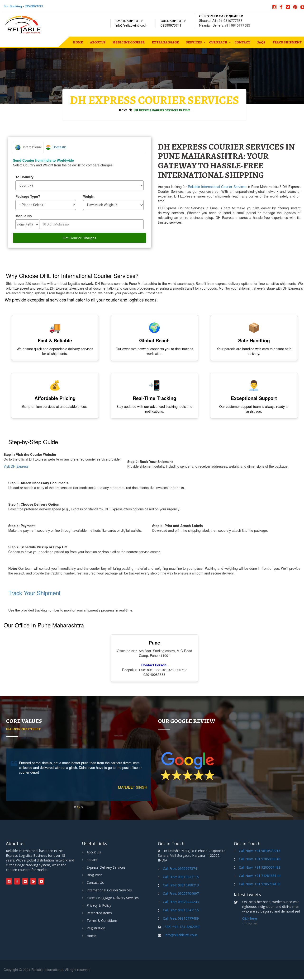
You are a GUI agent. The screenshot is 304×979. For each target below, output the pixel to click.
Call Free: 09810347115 (181, 877)
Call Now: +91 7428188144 (259, 875)
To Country (24, 176)
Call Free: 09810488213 (181, 885)
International (31, 147)
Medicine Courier (129, 42)
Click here (249, 918)
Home (123, 110)
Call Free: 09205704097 (181, 893)
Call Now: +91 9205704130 (259, 884)
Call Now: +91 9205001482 (259, 867)
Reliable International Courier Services (217, 186)
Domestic (58, 147)
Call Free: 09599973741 (181, 868)
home (78, 42)
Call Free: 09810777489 (181, 918)
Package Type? (27, 196)
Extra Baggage (165, 42)
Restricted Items (99, 913)
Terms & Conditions (102, 920)
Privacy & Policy (99, 905)
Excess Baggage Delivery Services (113, 897)
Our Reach (218, 42)
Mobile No (23, 215)
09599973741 (171, 25)
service (92, 859)
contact (242, 42)
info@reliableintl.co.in (131, 25)
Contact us (95, 882)
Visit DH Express (16, 466)
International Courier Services (109, 890)
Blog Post (94, 875)
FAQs (261, 42)
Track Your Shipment (34, 592)
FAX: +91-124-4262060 (182, 926)
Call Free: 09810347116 (181, 910)
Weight (89, 196)
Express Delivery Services (106, 867)
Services (194, 42)
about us (97, 42)
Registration (96, 928)
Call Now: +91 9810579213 (259, 850)
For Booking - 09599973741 (23, 6)
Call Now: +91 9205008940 (259, 859)
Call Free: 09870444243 (181, 901)
